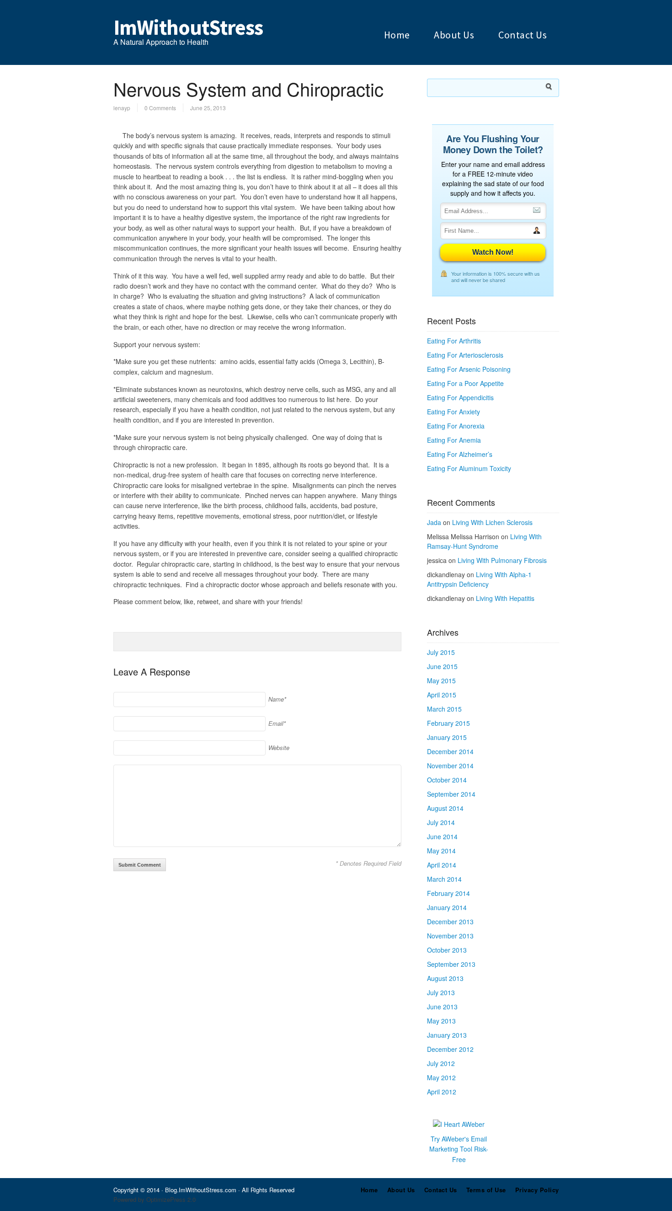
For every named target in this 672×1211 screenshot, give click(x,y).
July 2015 (441, 652)
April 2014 (441, 864)
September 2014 (451, 793)
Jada (434, 522)
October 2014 (447, 779)
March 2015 (444, 708)
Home (397, 34)
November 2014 (450, 765)
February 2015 (448, 723)
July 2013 (441, 992)
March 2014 (444, 879)
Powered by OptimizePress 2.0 (154, 1199)
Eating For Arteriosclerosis (465, 354)
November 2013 (450, 935)
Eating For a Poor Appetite (465, 383)
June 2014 (442, 836)
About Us (454, 34)
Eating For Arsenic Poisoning (469, 369)
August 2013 (445, 978)
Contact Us (522, 34)
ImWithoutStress (188, 27)
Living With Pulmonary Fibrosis (502, 560)
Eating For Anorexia (456, 425)
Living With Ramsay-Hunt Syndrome (484, 541)
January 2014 (447, 907)
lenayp (121, 108)
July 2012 (441, 1063)
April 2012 (441, 1091)
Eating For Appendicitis (460, 397)
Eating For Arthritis (454, 340)
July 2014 (441, 822)
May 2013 (441, 1020)
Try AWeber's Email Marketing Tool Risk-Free (458, 1149)
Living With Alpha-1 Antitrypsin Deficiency (479, 579)
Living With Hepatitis (505, 598)
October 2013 (447, 949)
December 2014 (450, 751)
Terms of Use (486, 1189)
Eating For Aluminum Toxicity (469, 468)
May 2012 (441, 1077)
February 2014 (448, 893)
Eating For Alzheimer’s (459, 454)
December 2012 (450, 1049)
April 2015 (441, 694)
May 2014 (441, 850)
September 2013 (451, 964)
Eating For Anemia (454, 440)
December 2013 (450, 921)
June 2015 (442, 666)
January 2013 (447, 1035)
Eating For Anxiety (453, 411)
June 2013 (442, 1006)
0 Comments (160, 108)
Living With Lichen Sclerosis (492, 522)
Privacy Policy (537, 1189)
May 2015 (441, 680)
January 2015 (447, 737)
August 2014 (445, 808)
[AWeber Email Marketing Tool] (459, 1124)
